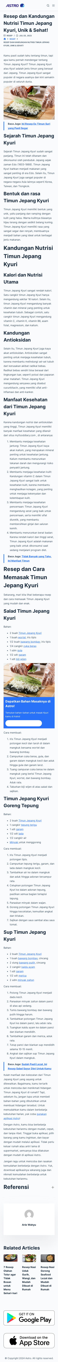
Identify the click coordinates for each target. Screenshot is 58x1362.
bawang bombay (30, 641)
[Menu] (53, 5)
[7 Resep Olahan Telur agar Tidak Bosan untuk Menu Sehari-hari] (10, 1258)
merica (22, 975)
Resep (10, 35)
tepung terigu (29, 824)
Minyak (14, 842)
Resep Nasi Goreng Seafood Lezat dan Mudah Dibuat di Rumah (47, 1278)
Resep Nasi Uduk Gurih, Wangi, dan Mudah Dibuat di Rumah (29, 1278)
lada (21, 833)
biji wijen (21, 659)
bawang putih (27, 962)
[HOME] (5, 39)
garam (22, 654)
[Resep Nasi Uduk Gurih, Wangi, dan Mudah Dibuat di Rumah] (29, 1258)
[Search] (48, 5)
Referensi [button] (16, 1187)
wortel (22, 637)
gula (19, 650)
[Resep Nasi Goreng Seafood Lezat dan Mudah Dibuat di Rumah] (48, 1258)
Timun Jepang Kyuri (30, 633)
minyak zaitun (26, 980)
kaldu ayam (28, 966)
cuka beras (30, 646)
